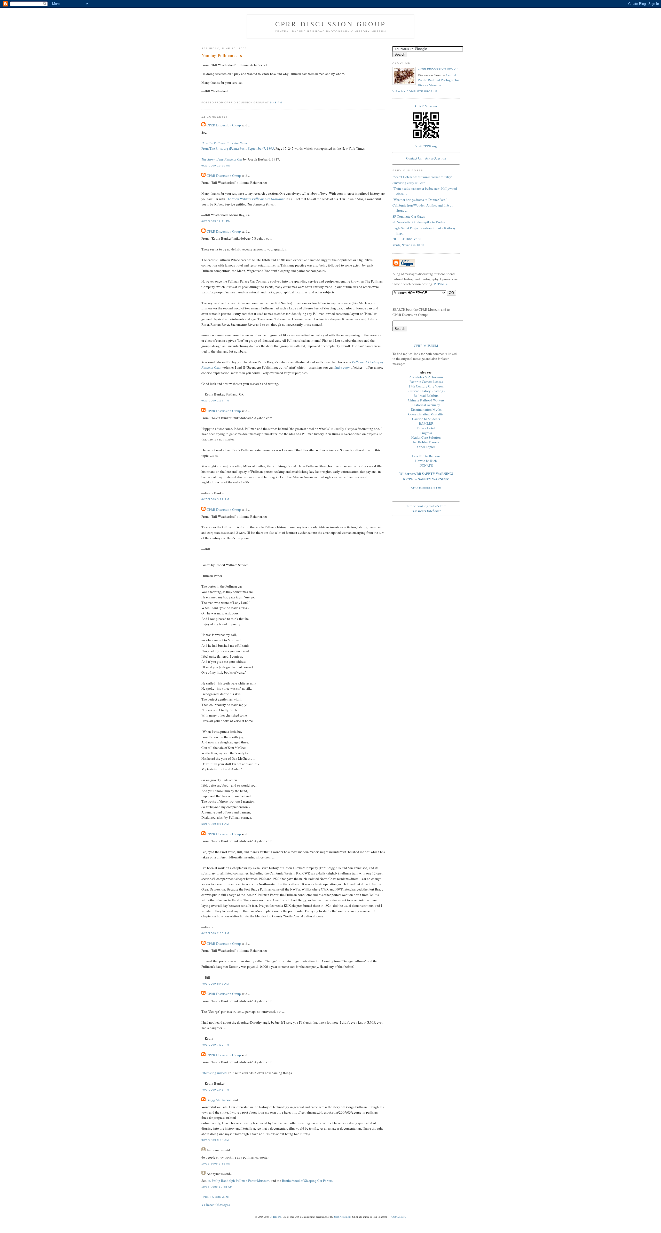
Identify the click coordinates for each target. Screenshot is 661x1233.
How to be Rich (426, 460)
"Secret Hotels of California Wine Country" (422, 176)
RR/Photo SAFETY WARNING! (426, 478)
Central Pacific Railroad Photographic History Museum (439, 80)
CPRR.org (275, 1217)
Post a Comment (216, 1197)
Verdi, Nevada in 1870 (408, 244)
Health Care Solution (426, 437)
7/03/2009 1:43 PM (215, 1089)
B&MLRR (426, 423)
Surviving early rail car (408, 182)
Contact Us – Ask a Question (426, 158)
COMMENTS (398, 1217)
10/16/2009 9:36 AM (216, 1163)
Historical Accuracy (426, 404)
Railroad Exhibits (426, 395)
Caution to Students (426, 418)
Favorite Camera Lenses (426, 381)
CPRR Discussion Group (330, 23)
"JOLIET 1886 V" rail (407, 239)
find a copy (342, 367)
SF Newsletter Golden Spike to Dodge (418, 222)
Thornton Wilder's (256, 198)
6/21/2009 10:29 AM (216, 165)
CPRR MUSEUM (426, 345)
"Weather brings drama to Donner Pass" (419, 199)
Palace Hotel (426, 428)
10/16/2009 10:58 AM (216, 1186)
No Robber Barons (426, 442)
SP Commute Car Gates (408, 216)
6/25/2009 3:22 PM (215, 499)
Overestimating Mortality (426, 414)
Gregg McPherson (219, 1100)
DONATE (426, 465)
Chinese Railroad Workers (426, 400)
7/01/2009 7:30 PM (215, 1044)
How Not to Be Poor (426, 456)
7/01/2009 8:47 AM (215, 983)
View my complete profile (414, 91)
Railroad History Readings (426, 391)
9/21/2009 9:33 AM (215, 1140)
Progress (426, 432)
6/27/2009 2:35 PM (215, 933)
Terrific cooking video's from (426, 508)
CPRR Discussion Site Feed (426, 487)
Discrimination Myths (426, 409)
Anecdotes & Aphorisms (426, 377)
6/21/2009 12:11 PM (216, 221)
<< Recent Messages (215, 1204)
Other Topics (426, 446)
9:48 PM (276, 102)
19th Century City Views (426, 386)
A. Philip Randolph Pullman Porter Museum (238, 1180)
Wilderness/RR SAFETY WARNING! (426, 473)
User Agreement (342, 1217)
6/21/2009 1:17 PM (215, 400)
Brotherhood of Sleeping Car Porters (307, 1180)
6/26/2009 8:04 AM (215, 824)
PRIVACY (440, 283)
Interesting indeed (214, 1072)
